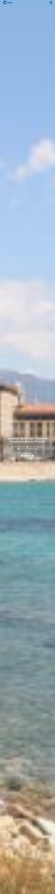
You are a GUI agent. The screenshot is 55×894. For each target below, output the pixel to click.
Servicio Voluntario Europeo (28, 449)
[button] (51, 2)
